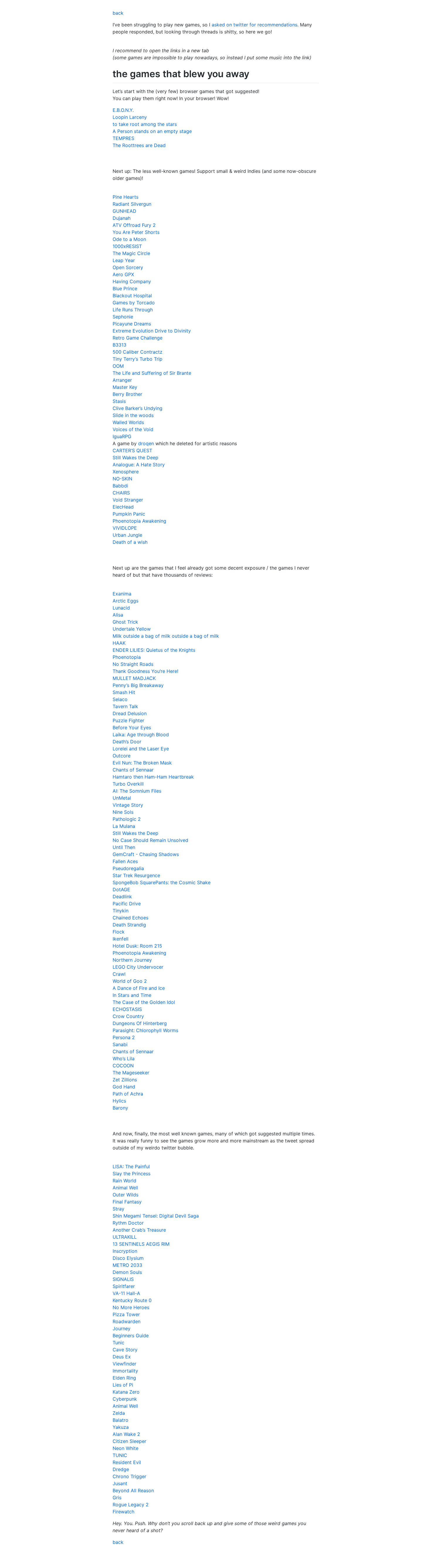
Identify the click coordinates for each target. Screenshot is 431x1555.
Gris (117, 1497)
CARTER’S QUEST (132, 450)
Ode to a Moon (129, 239)
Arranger (122, 380)
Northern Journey (132, 960)
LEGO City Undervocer (138, 967)
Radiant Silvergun (132, 204)
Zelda (119, 1413)
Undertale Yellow (132, 629)
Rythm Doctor (128, 1223)
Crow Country (128, 1016)
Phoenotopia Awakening (139, 521)
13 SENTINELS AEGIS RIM (141, 1244)
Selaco (120, 699)
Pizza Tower (126, 1314)
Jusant (120, 1483)
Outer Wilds (125, 1195)
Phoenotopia (127, 657)
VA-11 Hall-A (126, 1293)
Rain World (124, 1180)
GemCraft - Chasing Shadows (146, 854)
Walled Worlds (128, 422)
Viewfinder (124, 1364)
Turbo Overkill (128, 784)
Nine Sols (123, 812)
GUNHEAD (124, 211)
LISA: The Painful (131, 1166)
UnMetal (122, 798)
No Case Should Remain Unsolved (150, 840)
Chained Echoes (130, 918)
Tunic (118, 1342)
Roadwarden (126, 1321)
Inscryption (125, 1251)
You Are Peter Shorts (136, 232)
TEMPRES (123, 138)
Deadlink (122, 896)
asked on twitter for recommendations (254, 25)
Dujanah (121, 218)
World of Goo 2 (130, 981)
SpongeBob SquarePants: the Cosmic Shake (162, 882)
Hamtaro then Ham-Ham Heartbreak (153, 777)
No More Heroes (131, 1307)
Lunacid (121, 608)
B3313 (119, 345)
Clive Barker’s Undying (137, 408)
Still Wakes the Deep (135, 457)
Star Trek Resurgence (136, 875)
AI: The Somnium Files (137, 791)
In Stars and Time (132, 995)
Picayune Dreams (132, 324)
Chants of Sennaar (133, 770)
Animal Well (125, 1188)
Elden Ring (124, 1378)
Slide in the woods (133, 415)
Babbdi (120, 486)
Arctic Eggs (125, 601)
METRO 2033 (127, 1265)
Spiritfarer (124, 1286)
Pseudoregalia (128, 868)
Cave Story (125, 1350)
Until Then (124, 847)
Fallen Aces (125, 861)
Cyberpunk (125, 1399)
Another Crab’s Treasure (139, 1230)
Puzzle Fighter (128, 720)
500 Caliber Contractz (137, 352)
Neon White (125, 1448)
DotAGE (121, 889)
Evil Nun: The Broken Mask (142, 763)
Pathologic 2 (127, 819)
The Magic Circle (131, 253)
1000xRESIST (127, 246)
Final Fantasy (127, 1202)
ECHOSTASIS (127, 1009)
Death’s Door (127, 741)
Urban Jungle (127, 535)
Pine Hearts (125, 197)
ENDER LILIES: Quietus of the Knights (154, 650)
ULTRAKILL (125, 1237)
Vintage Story (128, 805)
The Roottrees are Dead (139, 145)
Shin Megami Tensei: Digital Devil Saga (156, 1216)
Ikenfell (120, 939)
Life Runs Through (133, 310)
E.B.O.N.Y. (123, 110)
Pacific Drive (127, 903)
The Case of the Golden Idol (144, 1002)
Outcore (121, 756)
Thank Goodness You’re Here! (145, 671)
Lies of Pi (123, 1385)
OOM (118, 366)
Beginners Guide (131, 1335)
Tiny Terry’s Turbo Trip (137, 359)
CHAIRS (121, 493)
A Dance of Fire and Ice (139, 988)
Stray (118, 1209)
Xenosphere (126, 472)
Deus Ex (122, 1357)
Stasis (119, 401)
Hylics (119, 1101)
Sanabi (120, 1044)
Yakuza (121, 1427)
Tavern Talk (125, 706)
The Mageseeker (131, 1073)
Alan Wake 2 (126, 1434)
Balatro (120, 1420)
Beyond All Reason (133, 1490)
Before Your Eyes (132, 727)
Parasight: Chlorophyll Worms (145, 1030)
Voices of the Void (133, 429)
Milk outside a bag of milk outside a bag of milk (166, 636)
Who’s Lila (124, 1058)
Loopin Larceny (130, 117)
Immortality (125, 1371)
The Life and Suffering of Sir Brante (152, 373)
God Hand (124, 1087)
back (118, 13)
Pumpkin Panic (129, 514)
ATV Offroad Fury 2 (134, 225)
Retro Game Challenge (137, 338)
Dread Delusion (130, 713)
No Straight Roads (133, 664)
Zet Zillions (125, 1080)
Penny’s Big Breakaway (138, 685)
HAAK (119, 643)
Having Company (132, 281)
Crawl (119, 974)
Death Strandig (129, 925)
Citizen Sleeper (129, 1441)
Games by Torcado (134, 302)
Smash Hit (124, 692)
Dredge (121, 1469)
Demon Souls (127, 1272)
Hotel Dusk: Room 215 (137, 946)
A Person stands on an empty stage (152, 131)
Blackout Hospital (132, 295)
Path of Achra (128, 1094)
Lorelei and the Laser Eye (141, 749)
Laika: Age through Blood (141, 734)
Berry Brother (127, 394)
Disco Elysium (128, 1258)
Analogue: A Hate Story (139, 464)
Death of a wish (130, 542)
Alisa (118, 615)
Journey (121, 1328)
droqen (146, 443)
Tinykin (120, 911)
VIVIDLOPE (125, 528)
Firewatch (123, 1512)
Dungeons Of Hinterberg (140, 1023)
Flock (119, 932)
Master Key (125, 387)
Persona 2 (124, 1037)
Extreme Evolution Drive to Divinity (152, 331)
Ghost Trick (125, 622)
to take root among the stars (145, 124)
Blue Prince (125, 288)
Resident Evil (127, 1462)
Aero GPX (123, 274)
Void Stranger (128, 500)
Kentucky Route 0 (132, 1300)
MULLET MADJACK (134, 678)
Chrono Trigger (129, 1476)
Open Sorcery (128, 267)
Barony (120, 1108)
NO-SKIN (122, 479)
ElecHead (123, 507)
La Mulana (124, 826)
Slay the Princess (131, 1173)
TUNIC (120, 1455)
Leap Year (124, 260)
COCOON (123, 1065)
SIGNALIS (123, 1279)
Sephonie (123, 317)
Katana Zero (126, 1392)
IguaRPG (122, 436)
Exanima (122, 594)
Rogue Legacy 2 (131, 1504)
